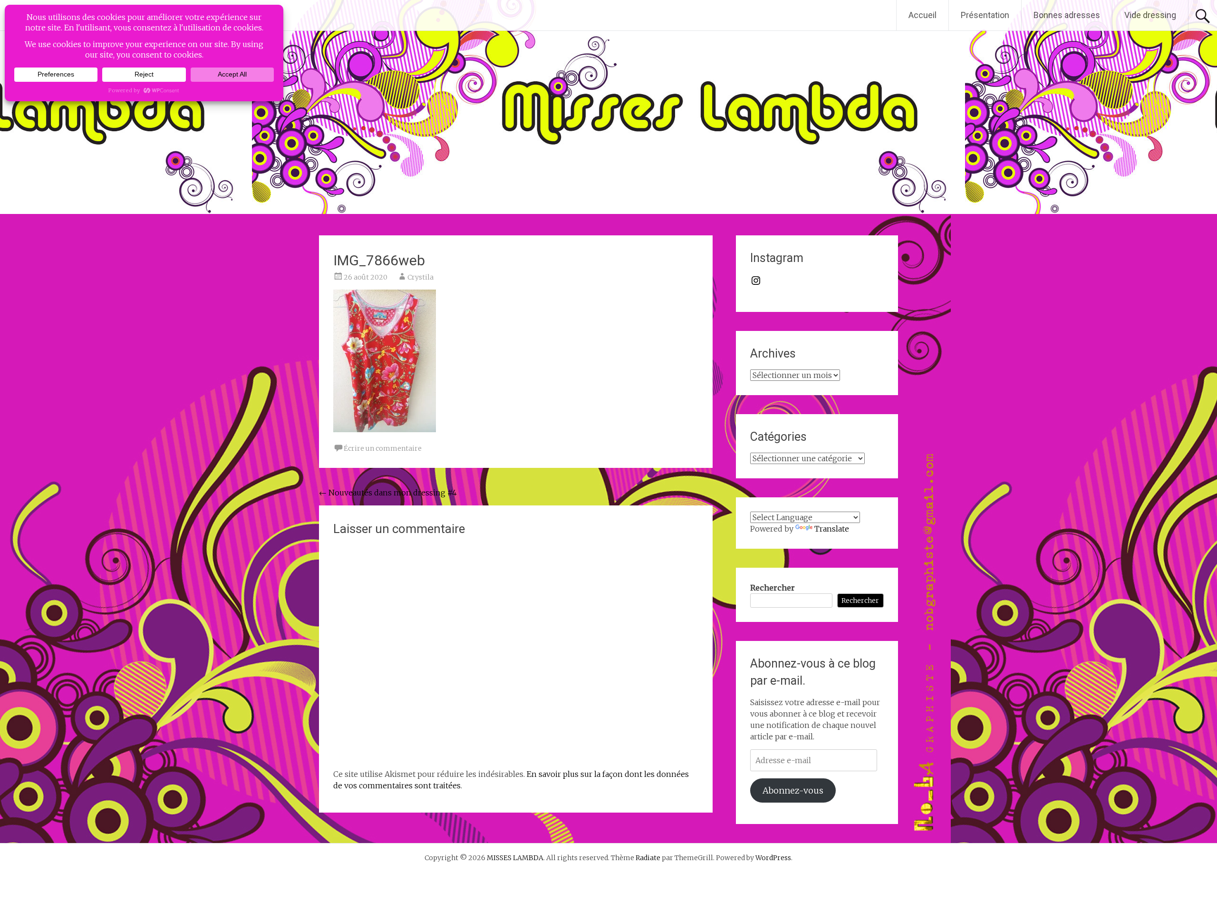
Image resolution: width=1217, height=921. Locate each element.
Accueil (922, 15)
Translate (831, 528)
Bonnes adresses (1066, 15)
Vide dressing (1150, 15)
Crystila (420, 277)
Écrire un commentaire (383, 448)
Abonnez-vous (793, 790)
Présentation (985, 15)
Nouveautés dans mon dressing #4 (388, 492)
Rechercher (772, 587)
